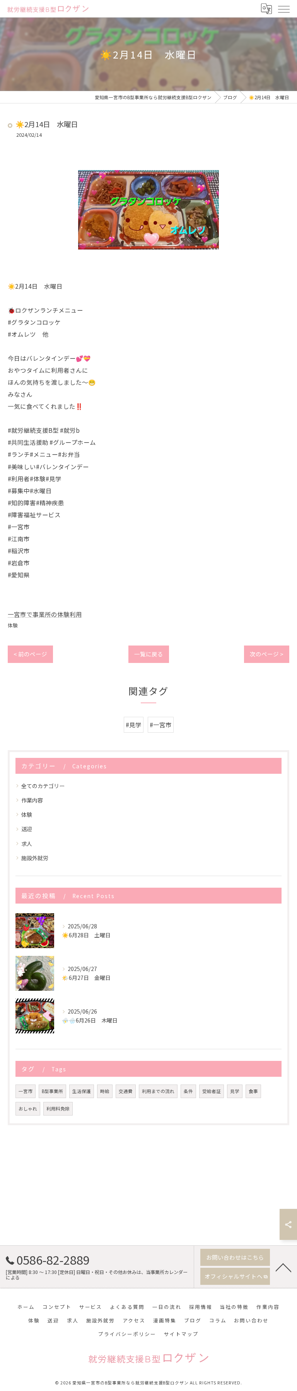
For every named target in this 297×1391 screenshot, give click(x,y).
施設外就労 (34, 858)
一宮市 (25, 1091)
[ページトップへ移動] (283, 1267)
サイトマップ (181, 1334)
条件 (188, 1091)
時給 (104, 1091)
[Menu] (283, 8)
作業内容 (32, 800)
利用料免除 (58, 1108)
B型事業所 (52, 1091)
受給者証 (211, 1091)
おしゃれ (28, 1108)
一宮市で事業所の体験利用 (45, 614)
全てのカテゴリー (43, 786)
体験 (13, 625)
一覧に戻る (148, 654)
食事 (253, 1091)
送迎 (26, 829)
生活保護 (81, 1091)
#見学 (134, 724)
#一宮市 (161, 724)
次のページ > (266, 654)
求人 (26, 843)
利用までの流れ (158, 1091)
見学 (234, 1091)
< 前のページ (30, 654)
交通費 (126, 1091)
